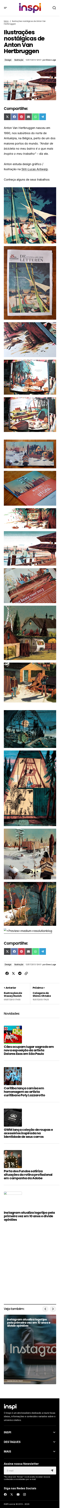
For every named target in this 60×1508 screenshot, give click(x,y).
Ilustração (19, 60)
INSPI (7, 1432)
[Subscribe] (52, 1470)
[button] (5, 8)
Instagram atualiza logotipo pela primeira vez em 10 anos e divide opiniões (29, 1216)
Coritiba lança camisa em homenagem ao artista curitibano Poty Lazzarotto (24, 1091)
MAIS (7, 1451)
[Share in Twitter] (13, 973)
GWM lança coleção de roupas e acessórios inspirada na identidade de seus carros (28, 1133)
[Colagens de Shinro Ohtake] (43, 993)
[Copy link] (26, 973)
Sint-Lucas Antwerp (34, 169)
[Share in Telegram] (20, 973)
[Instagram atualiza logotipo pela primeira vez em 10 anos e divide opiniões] (30, 1349)
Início (6, 21)
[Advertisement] (30, 1265)
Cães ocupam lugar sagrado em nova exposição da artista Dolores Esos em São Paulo (29, 1050)
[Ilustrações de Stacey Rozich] (17, 993)
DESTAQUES (12, 1441)
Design (8, 60)
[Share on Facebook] (7, 973)
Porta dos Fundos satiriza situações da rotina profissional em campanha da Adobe (28, 1174)
